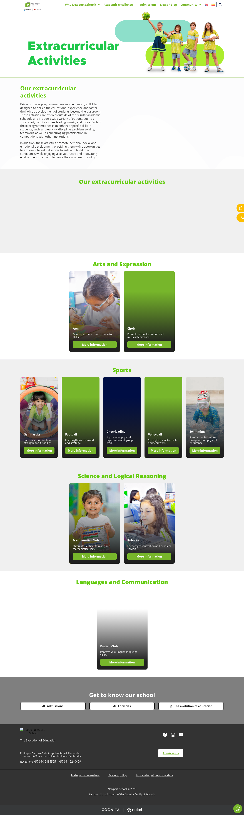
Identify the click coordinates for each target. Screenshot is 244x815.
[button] (220, 4)
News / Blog (168, 5)
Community (188, 5)
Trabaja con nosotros (85, 775)
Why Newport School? (80, 5)
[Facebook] (165, 735)
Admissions (148, 5)
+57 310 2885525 (45, 761)
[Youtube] (181, 735)
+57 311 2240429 (70, 761)
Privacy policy (117, 775)
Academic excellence (118, 5)
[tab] (237, 808)
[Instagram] (173, 735)
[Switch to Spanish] (213, 4)
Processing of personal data (154, 775)
